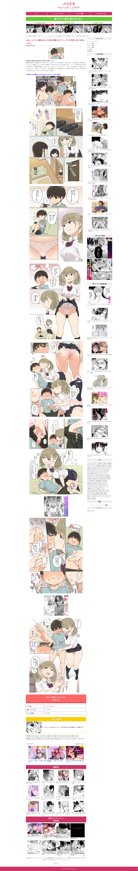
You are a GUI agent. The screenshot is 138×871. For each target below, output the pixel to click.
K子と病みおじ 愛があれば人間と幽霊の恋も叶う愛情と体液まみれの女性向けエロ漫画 (33, 782)
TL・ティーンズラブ (58, 13)
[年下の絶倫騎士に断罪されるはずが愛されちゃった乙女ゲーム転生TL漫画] (63, 811)
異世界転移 (98, 480)
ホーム (36, 13)
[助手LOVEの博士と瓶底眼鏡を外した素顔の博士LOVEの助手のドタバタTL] (63, 780)
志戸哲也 (93, 498)
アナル (102, 488)
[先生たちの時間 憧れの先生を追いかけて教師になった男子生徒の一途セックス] (48, 780)
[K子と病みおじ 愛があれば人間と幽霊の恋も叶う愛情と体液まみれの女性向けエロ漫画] (33, 780)
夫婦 (94, 496)
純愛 (110, 465)
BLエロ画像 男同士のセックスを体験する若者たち (97, 135)
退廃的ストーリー (92, 488)
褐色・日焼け (91, 491)
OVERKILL (49, 762)
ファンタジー (100, 470)
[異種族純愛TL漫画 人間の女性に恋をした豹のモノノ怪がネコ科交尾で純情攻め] (100, 386)
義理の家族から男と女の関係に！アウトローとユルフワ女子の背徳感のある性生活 (63, 798)
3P (33, 736)
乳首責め (109, 463)
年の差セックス (59, 738)
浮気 (100, 491)
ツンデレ (103, 496)
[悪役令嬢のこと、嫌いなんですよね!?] (56, 753)
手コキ (45, 736)
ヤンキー (108, 496)
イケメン (90, 463)
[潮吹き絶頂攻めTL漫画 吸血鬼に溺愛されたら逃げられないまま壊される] (100, 436)
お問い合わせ (90, 510)
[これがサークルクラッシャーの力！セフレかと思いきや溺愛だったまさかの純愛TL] (78, 795)
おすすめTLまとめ (101, 13)
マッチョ (109, 468)
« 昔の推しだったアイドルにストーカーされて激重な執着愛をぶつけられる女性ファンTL (46, 857)
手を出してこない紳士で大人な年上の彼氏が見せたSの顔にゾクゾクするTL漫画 (78, 782)
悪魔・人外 (93, 473)
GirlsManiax (80, 744)
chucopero (68, 762)
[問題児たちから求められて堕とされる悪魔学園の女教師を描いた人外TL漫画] (33, 811)
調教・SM (56, 736)
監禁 (102, 493)
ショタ (44, 738)
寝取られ (93, 480)
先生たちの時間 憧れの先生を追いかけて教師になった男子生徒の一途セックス (48, 782)
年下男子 (72, 736)
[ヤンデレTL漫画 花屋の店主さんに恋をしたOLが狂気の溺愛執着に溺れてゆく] (100, 353)
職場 (102, 478)
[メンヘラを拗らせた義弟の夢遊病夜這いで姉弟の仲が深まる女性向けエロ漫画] (48, 811)
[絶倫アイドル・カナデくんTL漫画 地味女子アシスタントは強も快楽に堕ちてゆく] (100, 403)
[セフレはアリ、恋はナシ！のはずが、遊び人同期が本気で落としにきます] (37, 753)
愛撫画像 (89, 51)
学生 (77, 736)
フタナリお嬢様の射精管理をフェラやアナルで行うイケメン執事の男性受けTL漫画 (33, 798)
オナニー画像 (90, 47)
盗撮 (105, 493)
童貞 (52, 738)
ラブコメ (105, 483)
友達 (67, 736)
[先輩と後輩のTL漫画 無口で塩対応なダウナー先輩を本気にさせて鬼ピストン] (100, 453)
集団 (89, 498)
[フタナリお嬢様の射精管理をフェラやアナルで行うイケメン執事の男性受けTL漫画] (33, 795)
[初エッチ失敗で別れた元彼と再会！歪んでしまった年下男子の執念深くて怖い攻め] (48, 795)
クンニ (93, 465)
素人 (97, 475)
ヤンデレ (105, 473)
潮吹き (89, 468)
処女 (101, 475)
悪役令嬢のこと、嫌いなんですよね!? (55, 760)
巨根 (105, 463)
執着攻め (99, 465)
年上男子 (93, 470)
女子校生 (38, 738)
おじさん (96, 485)
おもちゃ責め (106, 491)
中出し (62, 736)
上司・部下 (90, 485)
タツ (98, 496)
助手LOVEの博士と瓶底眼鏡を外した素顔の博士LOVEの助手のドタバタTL (63, 782)
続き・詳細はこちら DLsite (56, 698)
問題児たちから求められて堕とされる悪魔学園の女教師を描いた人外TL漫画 (33, 814)
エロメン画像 (90, 45)
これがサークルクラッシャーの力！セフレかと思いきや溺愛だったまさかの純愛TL (78, 798)
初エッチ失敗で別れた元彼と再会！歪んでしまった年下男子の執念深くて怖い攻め (48, 798)
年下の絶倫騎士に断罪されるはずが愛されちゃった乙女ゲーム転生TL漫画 (63, 814)
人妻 (89, 478)
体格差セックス (31, 738)
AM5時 (29, 762)
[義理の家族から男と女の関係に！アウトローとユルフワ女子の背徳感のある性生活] (63, 795)
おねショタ (38, 736)
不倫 (100, 483)
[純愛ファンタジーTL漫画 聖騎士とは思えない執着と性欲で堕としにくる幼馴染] (100, 369)
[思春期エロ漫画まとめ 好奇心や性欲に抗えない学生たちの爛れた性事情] (78, 811)
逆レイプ (90, 496)
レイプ (99, 473)
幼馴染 (108, 475)
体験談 (97, 493)
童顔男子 (50, 736)
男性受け (29, 736)
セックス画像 (79, 13)
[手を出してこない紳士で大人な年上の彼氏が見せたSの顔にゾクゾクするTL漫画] (78, 780)
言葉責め (100, 463)
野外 (48, 738)
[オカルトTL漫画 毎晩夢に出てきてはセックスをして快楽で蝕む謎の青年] (100, 420)
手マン (94, 463)
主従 (101, 485)
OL (104, 475)
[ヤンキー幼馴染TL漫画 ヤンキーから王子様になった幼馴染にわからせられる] (99, 302)
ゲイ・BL (106, 485)
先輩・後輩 (107, 478)
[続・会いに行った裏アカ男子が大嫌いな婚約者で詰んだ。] (75, 753)
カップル (103, 468)
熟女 (98, 488)
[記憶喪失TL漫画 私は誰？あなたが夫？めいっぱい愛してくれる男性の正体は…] (100, 336)
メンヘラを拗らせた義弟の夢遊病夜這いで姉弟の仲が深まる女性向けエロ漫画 (48, 814)
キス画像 (89, 49)
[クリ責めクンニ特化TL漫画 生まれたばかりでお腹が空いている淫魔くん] (100, 319)
